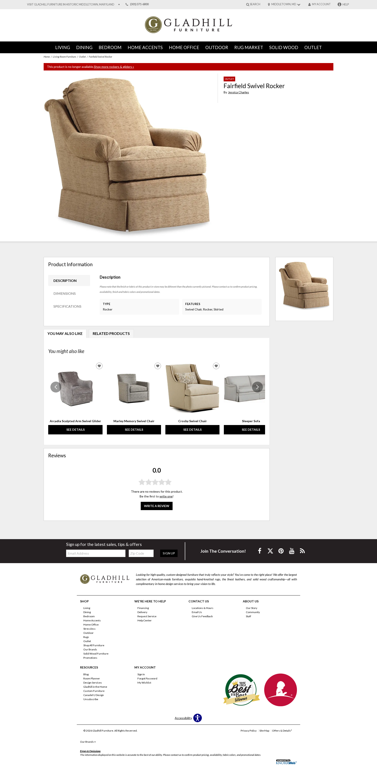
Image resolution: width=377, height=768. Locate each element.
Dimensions (64, 293)
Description (65, 280)
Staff (248, 616)
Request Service (146, 616)
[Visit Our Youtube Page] (292, 551)
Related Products (111, 333)
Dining (84, 47)
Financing (143, 608)
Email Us (197, 612)
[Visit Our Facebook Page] (260, 551)
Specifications (67, 306)
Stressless (89, 628)
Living (62, 47)
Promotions (90, 657)
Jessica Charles (238, 92)
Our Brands (90, 649)
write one (166, 496)
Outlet (313, 47)
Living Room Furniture (64, 56)
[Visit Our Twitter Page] (270, 551)
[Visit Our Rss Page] (302, 551)
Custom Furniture (94, 691)
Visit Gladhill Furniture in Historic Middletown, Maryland (70, 4)
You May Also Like (65, 333)
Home (47, 56)
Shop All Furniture (93, 645)
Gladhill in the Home (95, 686)
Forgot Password (147, 678)
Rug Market (248, 47)
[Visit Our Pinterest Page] (281, 551)
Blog (86, 674)
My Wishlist (144, 682)
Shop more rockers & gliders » (114, 67)
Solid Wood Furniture (95, 653)
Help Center (144, 620)
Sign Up (169, 553)
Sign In (141, 674)
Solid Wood (283, 47)
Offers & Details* (282, 730)
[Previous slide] (55, 387)
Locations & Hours (202, 608)
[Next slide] (257, 387)
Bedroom (110, 47)
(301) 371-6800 (139, 4)
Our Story (251, 608)
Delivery (142, 612)
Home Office (184, 47)
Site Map (264, 730)
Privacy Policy (249, 730)
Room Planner (91, 678)
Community (253, 612)
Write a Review (156, 506)
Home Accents (145, 47)
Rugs (86, 637)
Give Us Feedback (202, 616)
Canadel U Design (93, 695)
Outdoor (216, 47)
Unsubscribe (90, 699)
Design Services (92, 682)
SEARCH (255, 4)
